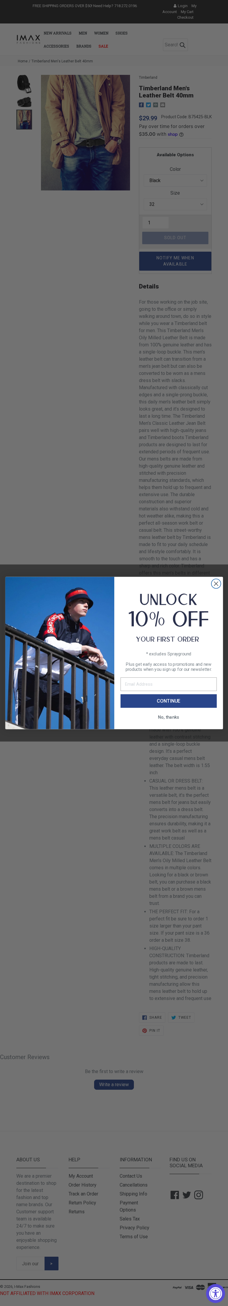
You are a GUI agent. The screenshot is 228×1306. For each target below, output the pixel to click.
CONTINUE (168, 701)
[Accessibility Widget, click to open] (215, 1293)
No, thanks (168, 717)
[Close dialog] (216, 584)
